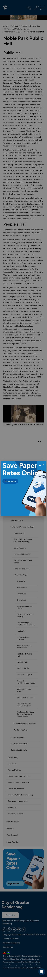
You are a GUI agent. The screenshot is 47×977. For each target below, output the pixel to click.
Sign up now (10, 481)
